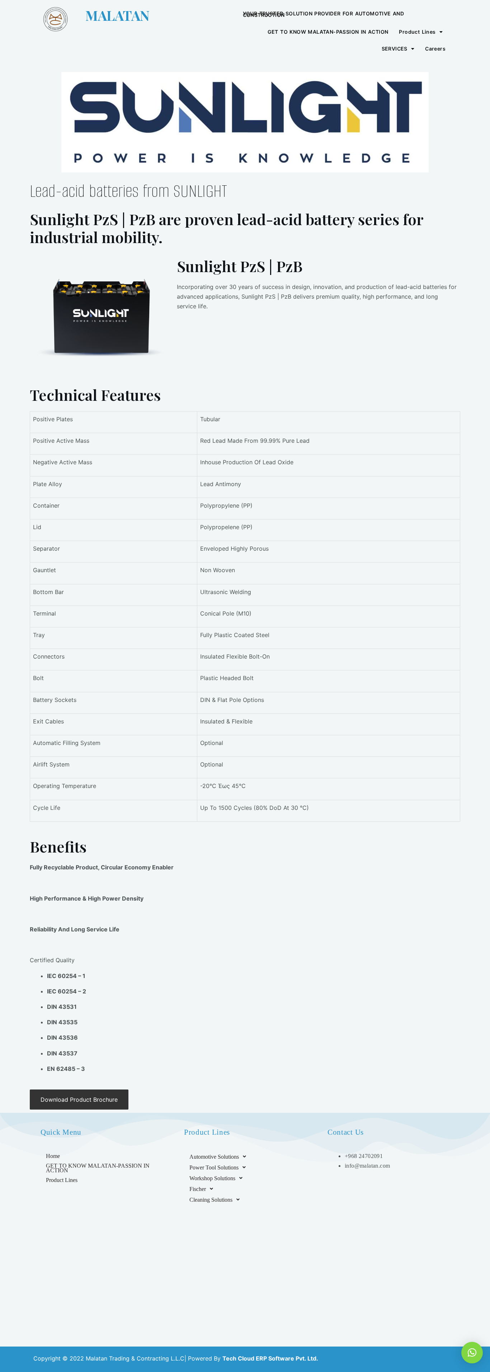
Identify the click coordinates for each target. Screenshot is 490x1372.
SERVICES (394, 49)
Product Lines (417, 32)
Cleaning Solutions (210, 1200)
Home (53, 1156)
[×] (472, 1352)
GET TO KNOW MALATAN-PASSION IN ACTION (328, 32)
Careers (435, 49)
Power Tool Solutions (214, 1167)
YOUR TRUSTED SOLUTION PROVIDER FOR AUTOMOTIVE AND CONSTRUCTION (323, 14)
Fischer (197, 1189)
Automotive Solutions (214, 1157)
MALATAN (117, 15)
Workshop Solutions (212, 1178)
